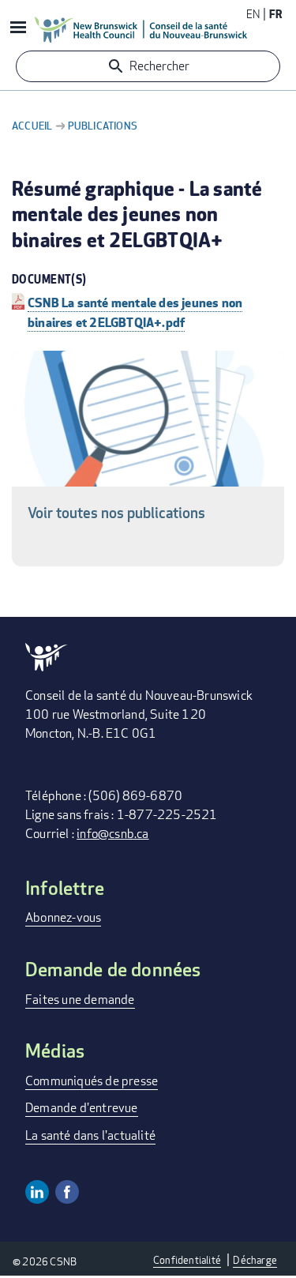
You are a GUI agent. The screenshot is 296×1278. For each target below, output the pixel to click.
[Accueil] (141, 29)
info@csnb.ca (112, 833)
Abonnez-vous (63, 917)
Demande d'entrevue (81, 1107)
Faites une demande (80, 999)
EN (253, 13)
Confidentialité (187, 1260)
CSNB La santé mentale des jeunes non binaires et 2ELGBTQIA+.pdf (135, 312)
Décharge (255, 1260)
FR (275, 13)
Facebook (67, 1192)
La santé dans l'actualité (90, 1135)
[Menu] (17, 29)
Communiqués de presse (91, 1081)
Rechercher (159, 66)
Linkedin (37, 1192)
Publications (102, 125)
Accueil (32, 125)
